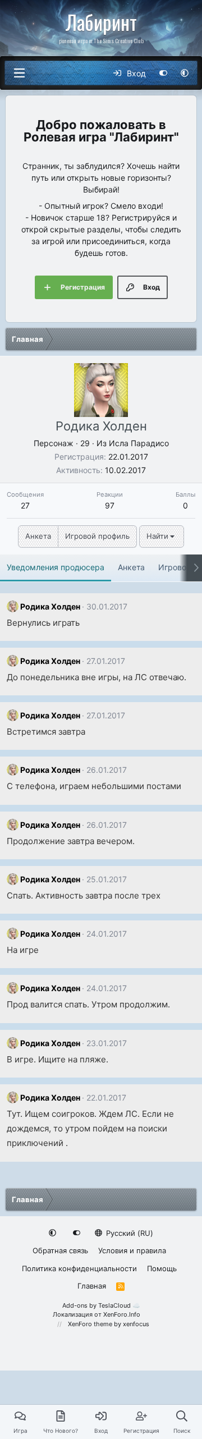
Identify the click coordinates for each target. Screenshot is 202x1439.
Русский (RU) (128, 1233)
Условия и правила (132, 1250)
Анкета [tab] (131, 567)
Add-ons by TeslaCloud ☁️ (101, 1305)
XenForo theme (90, 1324)
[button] (184, 73)
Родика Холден (50, 606)
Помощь (162, 1268)
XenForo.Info (121, 1314)
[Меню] (19, 73)
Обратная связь (60, 1250)
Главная (91, 1285)
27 (25, 505)
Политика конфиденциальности (79, 1268)
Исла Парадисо (139, 443)
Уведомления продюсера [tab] (55, 567)
